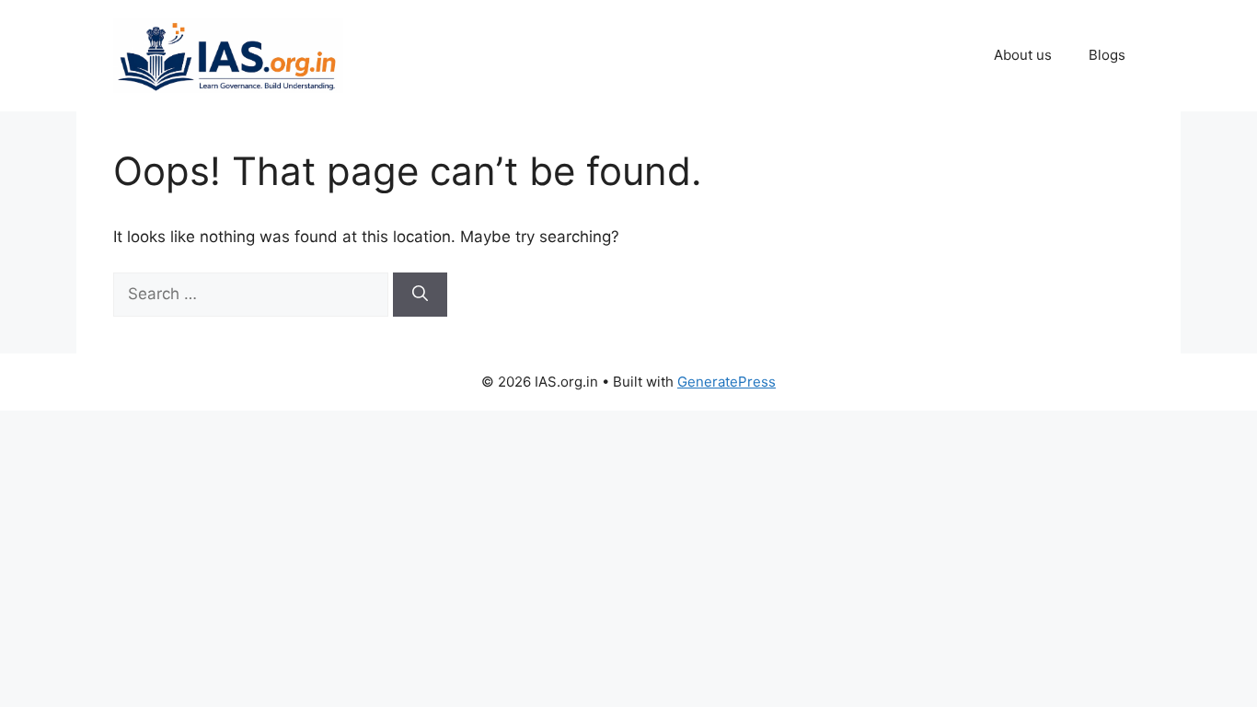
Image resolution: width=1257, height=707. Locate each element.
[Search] (420, 294)
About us (1023, 55)
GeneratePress (726, 381)
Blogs (1107, 55)
